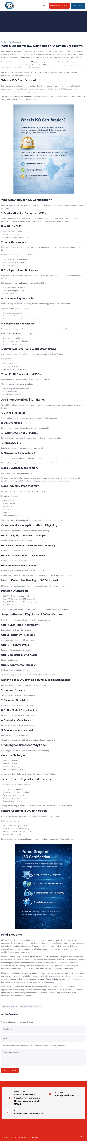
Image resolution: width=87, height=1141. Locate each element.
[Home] (9, 6)
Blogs (82, 1136)
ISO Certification (10, 1006)
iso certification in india (35, 62)
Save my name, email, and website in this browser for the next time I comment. (34, 1046)
